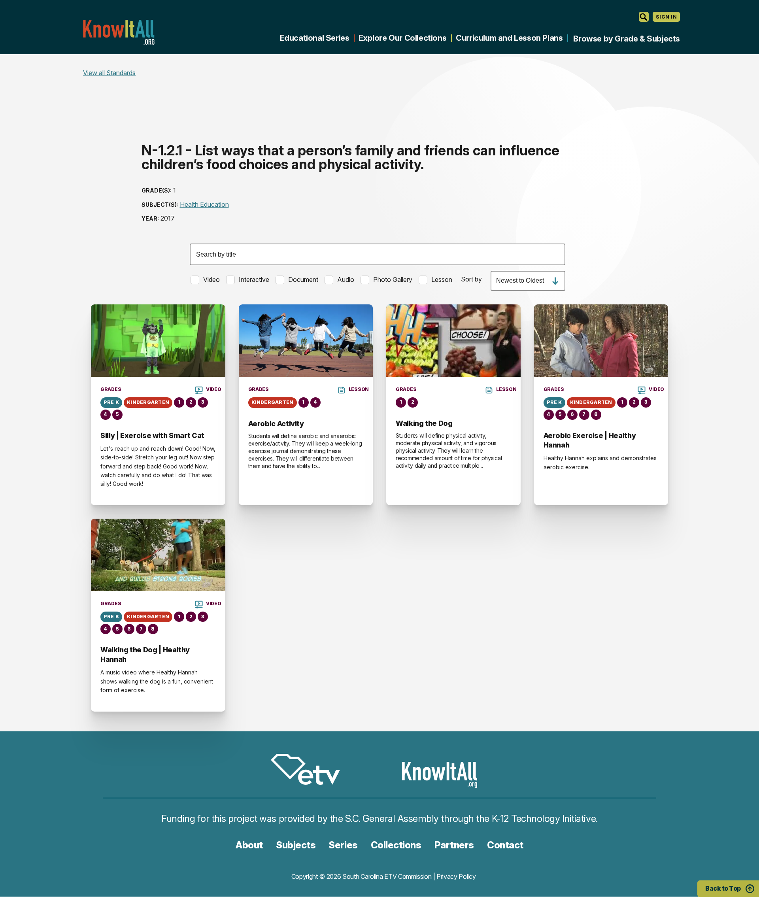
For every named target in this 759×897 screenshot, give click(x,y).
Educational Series (314, 38)
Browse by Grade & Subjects (626, 38)
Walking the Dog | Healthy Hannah (145, 654)
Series (343, 845)
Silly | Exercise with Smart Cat (152, 435)
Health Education (204, 204)
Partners (454, 845)
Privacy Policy (456, 876)
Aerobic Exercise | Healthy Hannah (590, 440)
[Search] (644, 17)
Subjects (295, 845)
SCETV (309, 770)
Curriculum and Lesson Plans (509, 38)
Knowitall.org (118, 32)
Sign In (666, 17)
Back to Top (723, 888)
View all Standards (109, 73)
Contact (505, 845)
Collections (396, 845)
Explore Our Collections (402, 38)
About (249, 845)
